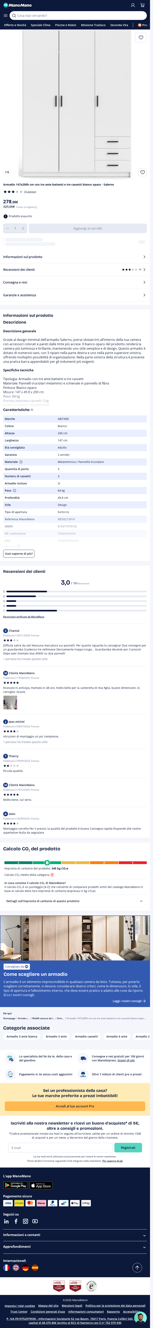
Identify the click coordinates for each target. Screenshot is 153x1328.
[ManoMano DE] (25, 1267)
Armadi (61, 1018)
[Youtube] (35, 1221)
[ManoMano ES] (35, 1267)
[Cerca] (14, 15)
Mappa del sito (48, 1305)
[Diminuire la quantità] (7, 228)
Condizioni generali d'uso (48, 1311)
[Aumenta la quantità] (23, 228)
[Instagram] (25, 1221)
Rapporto (113, 1311)
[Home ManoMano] (65, 5)
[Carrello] (142, 5)
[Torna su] (137, 1267)
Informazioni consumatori (86, 1311)
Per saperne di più (112, 1161)
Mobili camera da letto (45, 1018)
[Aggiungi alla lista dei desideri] (142, 172)
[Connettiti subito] (132, 5)
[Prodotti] (5, 15)
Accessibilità (131, 1311)
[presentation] (141, 901)
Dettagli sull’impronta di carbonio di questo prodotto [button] (42, 901)
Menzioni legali (72, 1305)
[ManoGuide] (140, 1317)
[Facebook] (16, 1221)
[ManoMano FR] (6, 1267)
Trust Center (18, 1311)
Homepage (9, 1018)
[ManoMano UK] (16, 1267)
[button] (21, 462)
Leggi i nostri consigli (127, 1001)
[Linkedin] (6, 1221)
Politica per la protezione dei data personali (115, 1305)
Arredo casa (24, 1018)
